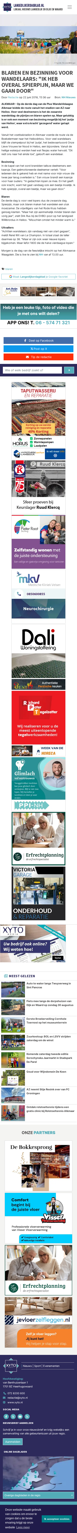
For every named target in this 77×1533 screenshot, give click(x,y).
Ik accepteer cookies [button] (56, 1518)
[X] (13, 1416)
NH (41, 254)
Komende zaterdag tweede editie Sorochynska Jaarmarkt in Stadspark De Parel (49, 1057)
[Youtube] (20, 1416)
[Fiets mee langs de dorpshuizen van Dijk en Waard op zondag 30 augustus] (13, 1007)
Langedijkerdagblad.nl (29, 5)
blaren (9, 268)
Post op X (40, 349)
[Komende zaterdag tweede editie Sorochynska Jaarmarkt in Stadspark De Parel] (13, 1060)
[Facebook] (6, 1416)
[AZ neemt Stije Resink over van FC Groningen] (13, 1095)
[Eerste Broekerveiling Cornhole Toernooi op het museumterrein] (13, 1025)
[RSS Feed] (27, 1416)
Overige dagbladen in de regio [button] (22, 1495)
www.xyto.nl (15, 1402)
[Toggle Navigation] (69, 7)
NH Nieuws (69, 97)
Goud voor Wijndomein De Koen (46, 1071)
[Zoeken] (69, 370)
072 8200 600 (16, 1393)
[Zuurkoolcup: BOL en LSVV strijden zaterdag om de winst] (13, 1043)
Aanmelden (12, 1441)
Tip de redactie (41, 357)
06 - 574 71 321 (52, 322)
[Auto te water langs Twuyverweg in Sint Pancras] (13, 990)
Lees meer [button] (23, 1527)
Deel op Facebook (41, 340)
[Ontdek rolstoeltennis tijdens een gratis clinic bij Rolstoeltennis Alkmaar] (13, 1113)
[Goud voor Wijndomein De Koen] (13, 1078)
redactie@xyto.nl (18, 1397)
